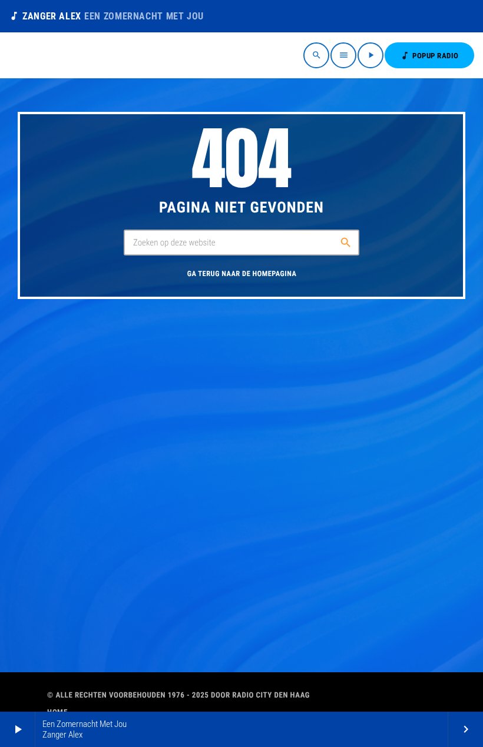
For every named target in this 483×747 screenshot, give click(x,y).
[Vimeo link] (45, 55)
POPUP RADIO (429, 56)
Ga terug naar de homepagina (242, 274)
